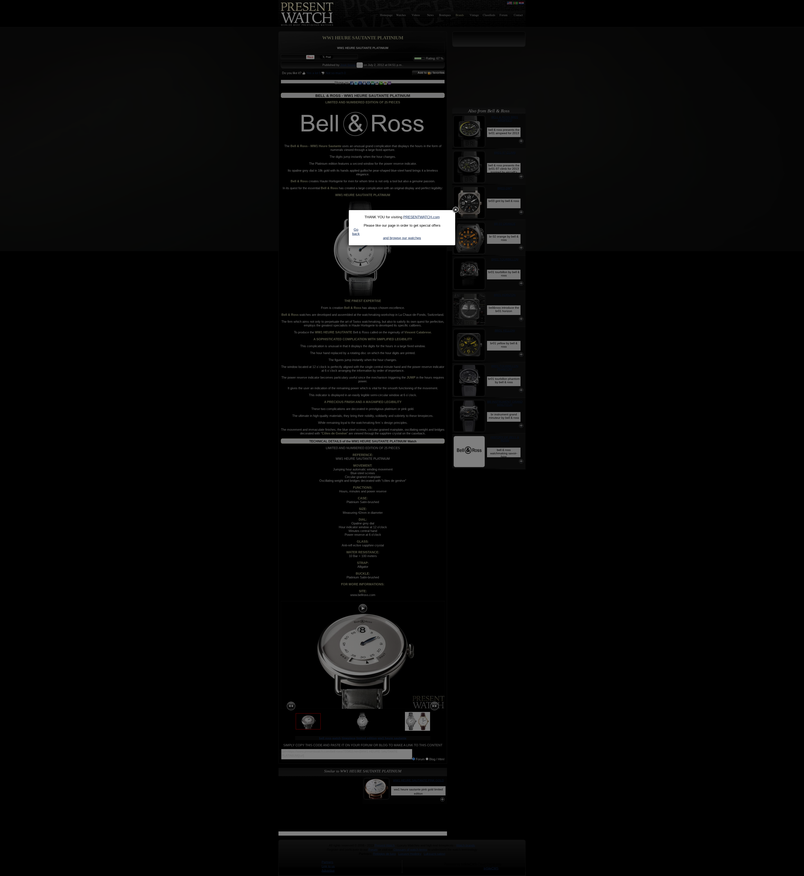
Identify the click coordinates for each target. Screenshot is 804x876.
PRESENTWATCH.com (421, 217)
